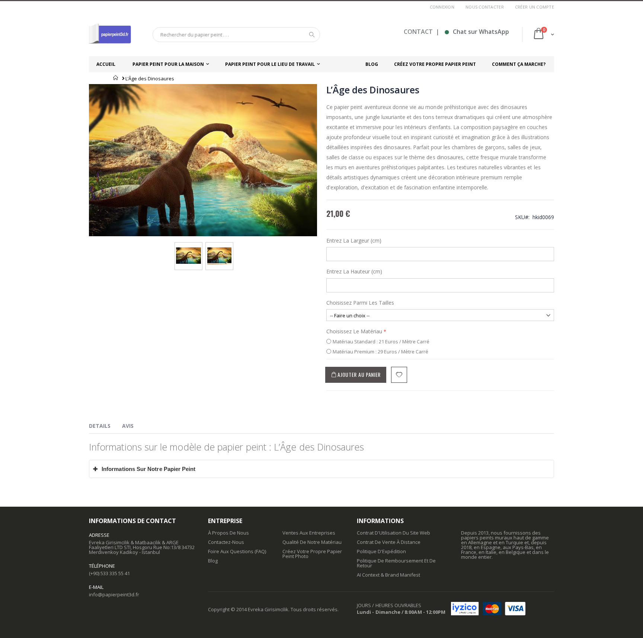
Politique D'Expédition (381, 551)
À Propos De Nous (228, 532)
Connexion (442, 7)
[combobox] (236, 34)
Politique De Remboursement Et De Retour (396, 563)
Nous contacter (485, 7)
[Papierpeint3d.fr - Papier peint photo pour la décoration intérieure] (110, 34)
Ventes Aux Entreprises (308, 532)
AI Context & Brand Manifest (388, 574)
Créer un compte (534, 7)
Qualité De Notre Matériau (312, 542)
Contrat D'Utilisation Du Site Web (393, 532)
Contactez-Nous (226, 542)
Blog (213, 560)
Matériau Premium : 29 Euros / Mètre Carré (380, 351)
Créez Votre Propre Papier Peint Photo (312, 554)
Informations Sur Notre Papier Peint (144, 469)
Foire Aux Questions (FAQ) (237, 551)
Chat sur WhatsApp (476, 32)
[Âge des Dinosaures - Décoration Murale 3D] (188, 249)
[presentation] (105, 427)
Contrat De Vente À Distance (388, 542)
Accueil (116, 77)
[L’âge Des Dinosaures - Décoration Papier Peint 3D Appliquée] (219, 249)
